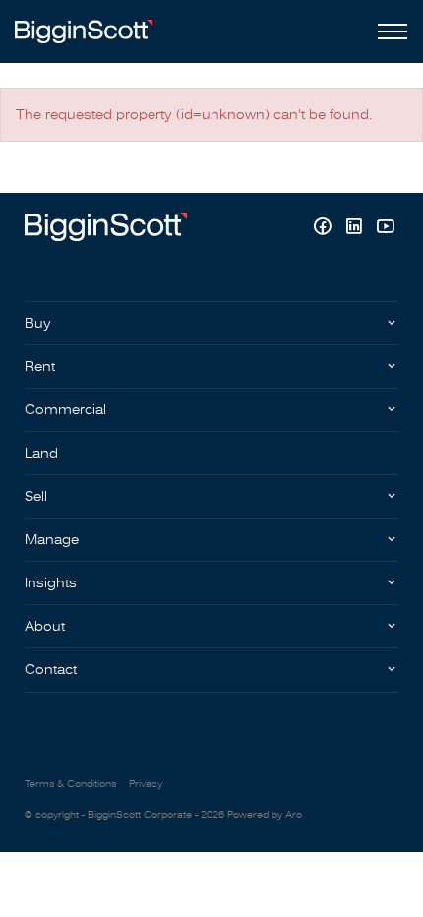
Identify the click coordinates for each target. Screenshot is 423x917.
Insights (51, 583)
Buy (38, 323)
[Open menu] (388, 31)
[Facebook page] (324, 228)
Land (41, 453)
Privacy (145, 784)
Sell (36, 496)
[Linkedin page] (356, 228)
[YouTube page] (385, 228)
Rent (40, 366)
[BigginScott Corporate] (83, 31)
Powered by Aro (264, 815)
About (45, 626)
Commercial (65, 409)
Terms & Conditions (70, 784)
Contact (51, 669)
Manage (52, 539)
